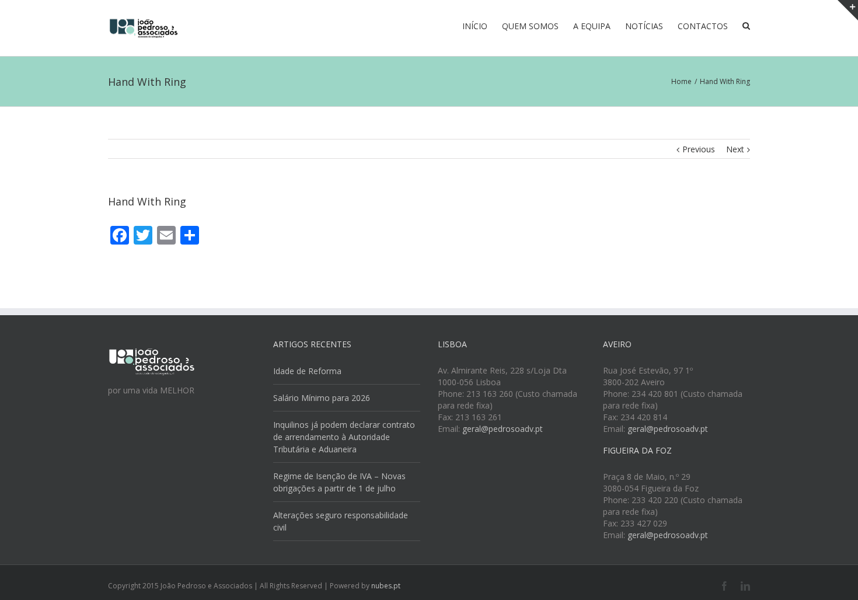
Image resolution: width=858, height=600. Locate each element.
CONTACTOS (703, 26)
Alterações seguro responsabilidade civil (340, 521)
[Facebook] (724, 586)
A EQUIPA (592, 26)
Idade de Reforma (307, 370)
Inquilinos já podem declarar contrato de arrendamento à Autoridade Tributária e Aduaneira (344, 437)
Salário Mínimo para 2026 (321, 397)
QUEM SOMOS (530, 26)
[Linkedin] (745, 586)
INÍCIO (474, 26)
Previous (698, 149)
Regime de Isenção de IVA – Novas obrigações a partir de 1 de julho (339, 482)
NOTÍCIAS (644, 26)
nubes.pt (385, 586)
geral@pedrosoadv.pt (502, 428)
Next (735, 149)
